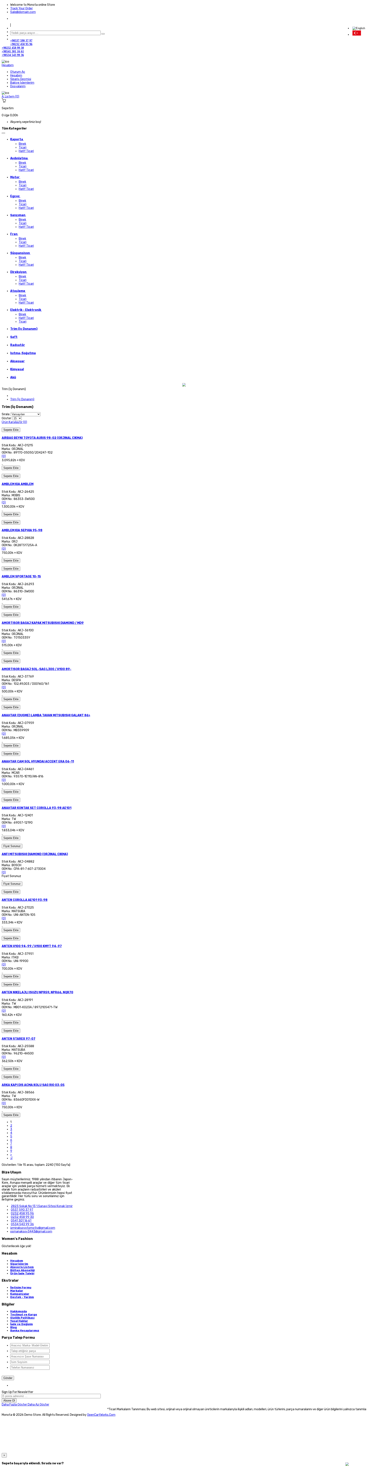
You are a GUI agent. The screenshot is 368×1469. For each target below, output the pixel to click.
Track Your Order (21, 8)
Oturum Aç (17, 72)
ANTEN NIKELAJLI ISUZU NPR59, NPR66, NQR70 (37, 992)
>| (11, 1158)
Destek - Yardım (22, 1297)
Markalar (16, 1290)
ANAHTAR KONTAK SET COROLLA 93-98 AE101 (36, 808)
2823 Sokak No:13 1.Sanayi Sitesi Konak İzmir (42, 1206)
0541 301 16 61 (21, 1220)
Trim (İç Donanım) (22, 399)
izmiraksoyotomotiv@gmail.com (32, 1228)
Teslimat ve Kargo (23, 1314)
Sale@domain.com (23, 12)
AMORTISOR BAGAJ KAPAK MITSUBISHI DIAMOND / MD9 (43, 623)
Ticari (22, 147)
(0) (4, 456)
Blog (13, 1327)
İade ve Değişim (21, 1324)
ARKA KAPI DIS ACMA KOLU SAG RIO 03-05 (33, 1085)
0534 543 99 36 (22, 1224)
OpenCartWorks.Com (101, 1415)
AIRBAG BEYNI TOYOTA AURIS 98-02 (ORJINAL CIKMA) (42, 438)
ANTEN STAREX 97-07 (18, 1039)
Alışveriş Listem (22, 1267)
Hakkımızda (18, 1311)
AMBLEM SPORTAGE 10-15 (21, 576)
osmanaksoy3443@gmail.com (31, 1231)
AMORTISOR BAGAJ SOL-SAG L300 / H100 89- (36, 669)
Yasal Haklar (19, 1321)
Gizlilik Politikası (22, 1317)
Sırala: (6, 414)
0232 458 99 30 (22, 1217)
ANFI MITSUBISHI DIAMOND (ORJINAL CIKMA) (35, 854)
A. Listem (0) (10, 96)
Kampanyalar (19, 1293)
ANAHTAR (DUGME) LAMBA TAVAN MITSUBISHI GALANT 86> (46, 715)
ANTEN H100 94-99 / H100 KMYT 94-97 (32, 946)
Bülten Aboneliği (22, 1270)
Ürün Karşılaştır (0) (14, 422)
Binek (22, 144)
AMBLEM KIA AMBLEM (17, 484)
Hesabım (16, 75)
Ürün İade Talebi (22, 1273)
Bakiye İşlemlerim (22, 83)
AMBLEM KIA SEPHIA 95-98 (22, 530)
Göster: (7, 418)
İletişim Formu (20, 1287)
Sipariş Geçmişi (20, 79)
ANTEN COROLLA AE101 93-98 (24, 900)
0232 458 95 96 (22, 1213)
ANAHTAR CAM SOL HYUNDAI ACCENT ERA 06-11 (38, 761)
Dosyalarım (18, 86)
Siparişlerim (19, 1263)
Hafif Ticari (26, 151)
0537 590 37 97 (22, 1210)
